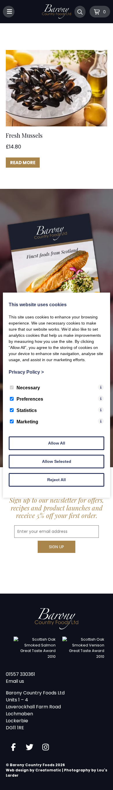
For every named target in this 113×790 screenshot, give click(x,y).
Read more (22, 163)
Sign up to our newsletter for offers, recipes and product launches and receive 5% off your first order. (56, 507)
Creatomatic (48, 770)
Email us (15, 681)
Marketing (27, 421)
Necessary (28, 387)
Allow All (56, 443)
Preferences (30, 399)
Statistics (27, 410)
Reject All (56, 479)
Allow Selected (56, 461)
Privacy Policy (26, 372)
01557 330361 (20, 674)
